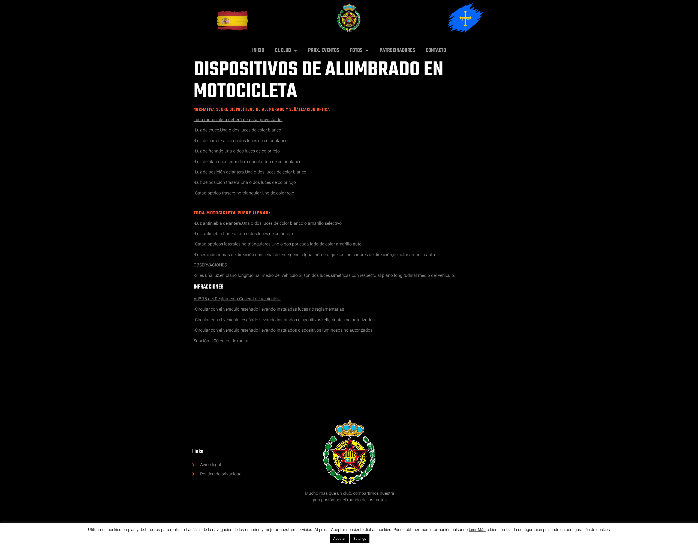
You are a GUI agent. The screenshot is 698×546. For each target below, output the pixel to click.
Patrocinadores (397, 50)
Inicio (258, 50)
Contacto (436, 50)
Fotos (356, 50)
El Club (283, 50)
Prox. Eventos (323, 50)
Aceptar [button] (339, 538)
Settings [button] (359, 538)
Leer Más (477, 530)
